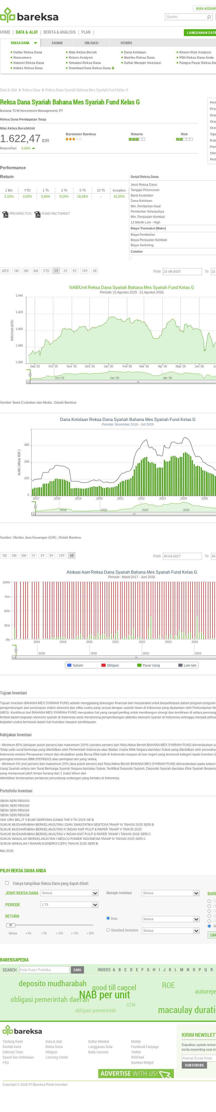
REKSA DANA (20, 42)
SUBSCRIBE (194, 1065)
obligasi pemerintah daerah (50, 999)
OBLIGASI (92, 42)
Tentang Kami (13, 1041)
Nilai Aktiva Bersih (83, 52)
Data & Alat (8, 89)
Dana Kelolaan (135, 52)
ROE (168, 985)
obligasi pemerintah (95, 1010)
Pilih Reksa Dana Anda (196, 57)
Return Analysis (81, 57)
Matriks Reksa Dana (139, 57)
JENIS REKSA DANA (21, 893)
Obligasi (51, 1051)
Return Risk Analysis (195, 52)
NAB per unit (104, 994)
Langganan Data (100, 1046)
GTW (130, 1004)
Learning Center (57, 1057)
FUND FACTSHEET (56, 214)
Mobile (136, 1041)
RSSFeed (137, 1057)
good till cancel (114, 987)
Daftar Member (98, 1041)
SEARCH (10, 970)
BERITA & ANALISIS (59, 32)
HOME (5, 32)
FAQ (6, 1062)
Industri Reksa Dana (28, 63)
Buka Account (98, 1051)
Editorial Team (13, 1051)
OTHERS (126, 42)
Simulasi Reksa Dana (85, 63)
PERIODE (12, 904)
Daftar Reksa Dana (27, 52)
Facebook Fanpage (145, 1046)
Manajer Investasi (119, 892)
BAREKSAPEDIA (14, 959)
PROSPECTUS (20, 214)
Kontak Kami (12, 1046)
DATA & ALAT (27, 32)
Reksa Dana (31, 89)
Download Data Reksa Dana (90, 68)
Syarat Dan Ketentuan (18, 1057)
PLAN (86, 32)
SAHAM (57, 42)
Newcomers (22, 57)
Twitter (136, 1051)
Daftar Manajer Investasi (142, 63)
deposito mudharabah (53, 983)
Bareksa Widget (142, 1062)
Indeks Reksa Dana (28, 68)
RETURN (12, 916)
